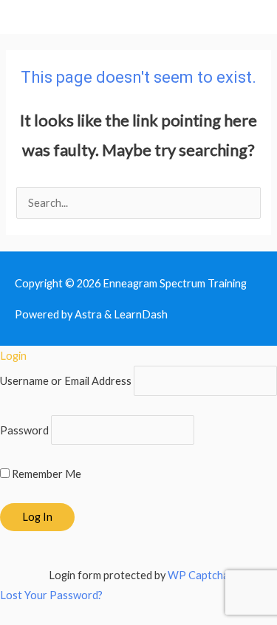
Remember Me (45, 474)
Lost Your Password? (51, 595)
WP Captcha (198, 575)
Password (24, 429)
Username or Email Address (65, 381)
